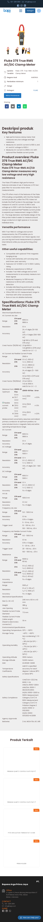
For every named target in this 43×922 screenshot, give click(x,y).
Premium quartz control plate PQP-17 (21, 802)
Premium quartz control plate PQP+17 (21, 771)
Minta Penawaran (13, 95)
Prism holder (21, 864)
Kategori (30, 11)
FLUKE (35, 90)
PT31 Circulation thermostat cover (21, 833)
